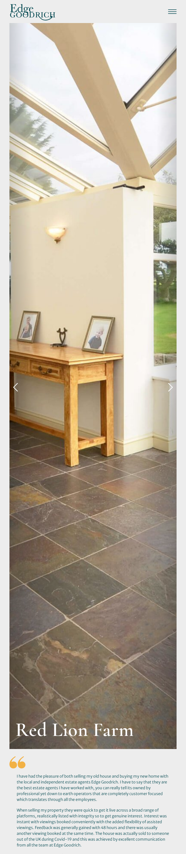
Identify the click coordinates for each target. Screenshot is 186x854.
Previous (15, 386)
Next (170, 386)
